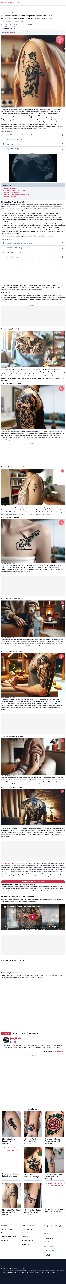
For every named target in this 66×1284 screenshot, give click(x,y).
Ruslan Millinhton (16, 1038)
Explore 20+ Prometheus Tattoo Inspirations (16, 194)
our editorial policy (10, 32)
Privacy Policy (26, 1233)
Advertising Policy (27, 1240)
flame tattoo (54, 512)
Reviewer (6, 1033)
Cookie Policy (26, 1244)
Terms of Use (26, 1236)
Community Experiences (10, 197)
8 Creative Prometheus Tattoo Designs (14, 190)
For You (8, 13)
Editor (23, 1033)
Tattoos (14, 13)
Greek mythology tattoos (8, 863)
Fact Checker (33, 1033)
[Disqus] (33, 1004)
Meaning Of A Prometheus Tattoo (13, 188)
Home (3, 13)
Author (15, 1033)
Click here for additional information (48, 1272)
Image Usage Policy (28, 1225)
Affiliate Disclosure (27, 1229)
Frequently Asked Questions (11, 192)
